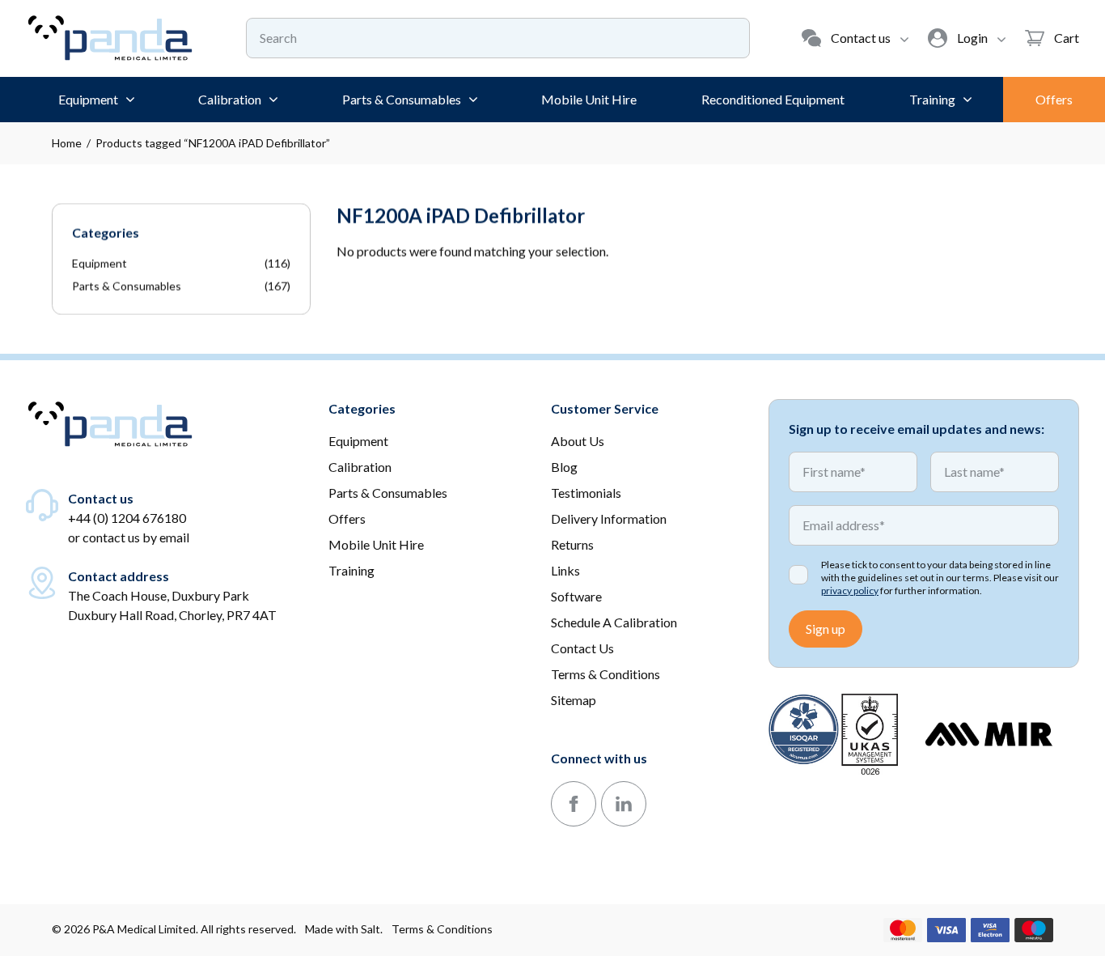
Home (67, 143)
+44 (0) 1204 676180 (127, 517)
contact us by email (136, 537)
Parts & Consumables (126, 286)
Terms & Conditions (442, 929)
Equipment (99, 263)
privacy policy (849, 590)
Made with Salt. (344, 929)
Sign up (825, 628)
